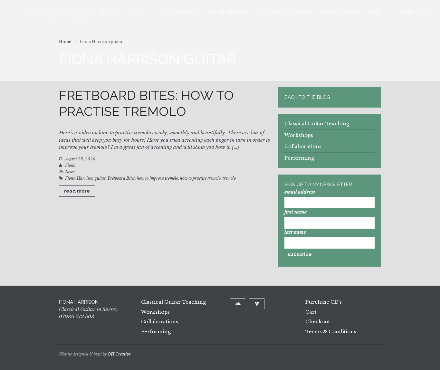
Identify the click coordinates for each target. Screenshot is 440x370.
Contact (415, 13)
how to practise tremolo (200, 178)
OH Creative (119, 354)
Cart (310, 312)
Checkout (317, 321)
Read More (77, 191)
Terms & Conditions (330, 331)
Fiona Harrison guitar (85, 178)
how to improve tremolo (157, 178)
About (137, 13)
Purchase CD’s (323, 302)
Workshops (227, 13)
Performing (340, 13)
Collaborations (284, 13)
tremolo (229, 178)
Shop (377, 13)
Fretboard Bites (121, 178)
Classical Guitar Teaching (316, 123)
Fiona (70, 165)
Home (110, 13)
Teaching (178, 13)
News (70, 171)
